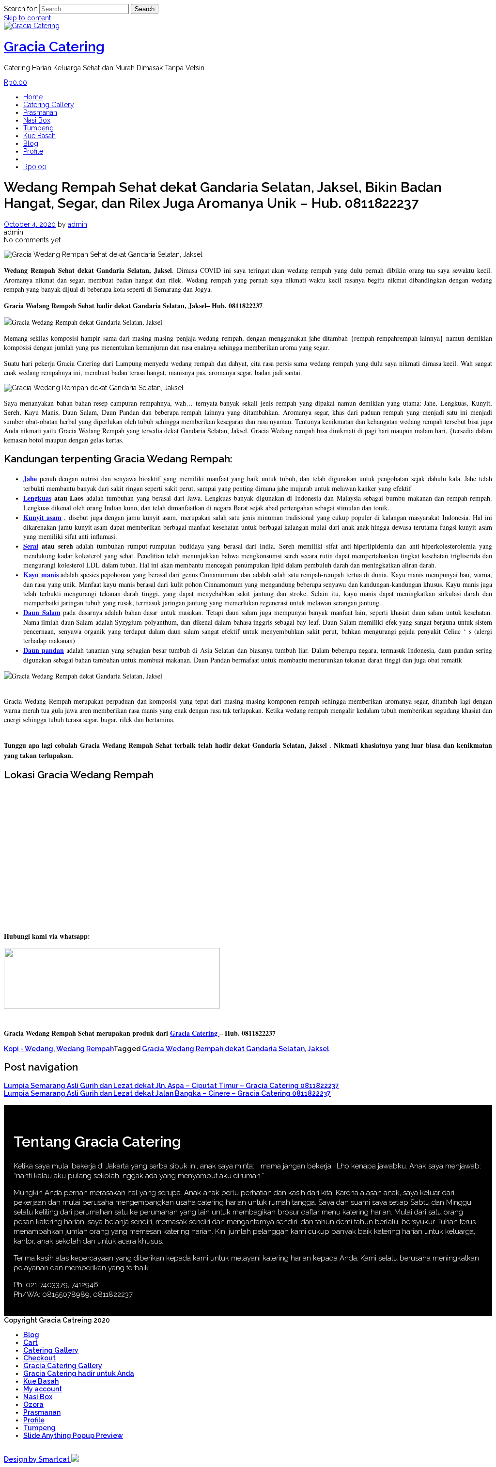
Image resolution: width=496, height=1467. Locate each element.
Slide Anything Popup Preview (73, 1435)
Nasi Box (36, 120)
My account (42, 1389)
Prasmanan (40, 112)
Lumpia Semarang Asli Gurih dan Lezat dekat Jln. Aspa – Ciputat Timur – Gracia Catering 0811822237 (171, 1085)
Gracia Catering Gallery (62, 1366)
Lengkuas (37, 498)
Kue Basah (39, 136)
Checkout (39, 1358)
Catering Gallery (48, 105)
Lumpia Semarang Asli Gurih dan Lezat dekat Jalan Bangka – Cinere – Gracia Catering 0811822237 (167, 1093)
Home (33, 97)
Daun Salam (42, 612)
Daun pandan (43, 650)
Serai (30, 546)
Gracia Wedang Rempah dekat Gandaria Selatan (223, 1049)
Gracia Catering (54, 47)
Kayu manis (41, 574)
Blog (30, 143)
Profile (33, 151)
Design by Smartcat (37, 1459)
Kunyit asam (42, 517)
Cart (30, 1342)
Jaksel (318, 1049)
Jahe (30, 478)
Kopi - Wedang (28, 1049)
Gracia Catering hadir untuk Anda (78, 1373)
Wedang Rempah (84, 1049)
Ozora (33, 1404)
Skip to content (27, 18)
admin (77, 224)
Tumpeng (38, 128)
